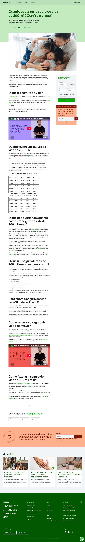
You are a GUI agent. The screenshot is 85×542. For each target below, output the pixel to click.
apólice (43, 392)
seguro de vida (13, 96)
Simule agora (77, 2)
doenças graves (43, 339)
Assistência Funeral (32, 513)
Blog (26, 2)
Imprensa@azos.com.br (69, 521)
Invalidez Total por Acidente (34, 510)
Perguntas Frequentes (69, 507)
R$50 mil (15, 250)
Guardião (29, 519)
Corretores (49, 510)
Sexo (68, 82)
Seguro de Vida (31, 505)
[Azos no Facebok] (65, 532)
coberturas (34, 229)
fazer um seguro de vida (22, 383)
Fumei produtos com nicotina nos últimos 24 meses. (67, 95)
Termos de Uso (67, 513)
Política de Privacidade (69, 510)
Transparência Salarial (52, 521)
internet (30, 386)
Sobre (48, 505)
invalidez (10, 341)
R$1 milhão (39, 248)
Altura (68, 88)
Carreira (49, 507)
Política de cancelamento (69, 515)
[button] (33, 2)
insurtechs (11, 254)
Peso (59, 88)
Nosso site (19, 2)
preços (31, 155)
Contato (49, 513)
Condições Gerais (68, 505)
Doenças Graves (31, 507)
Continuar (66, 100)
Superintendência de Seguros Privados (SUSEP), (20, 335)
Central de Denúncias (68, 518)
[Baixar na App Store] (9, 532)
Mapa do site (50, 518)
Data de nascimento (60, 82)
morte (28, 283)
